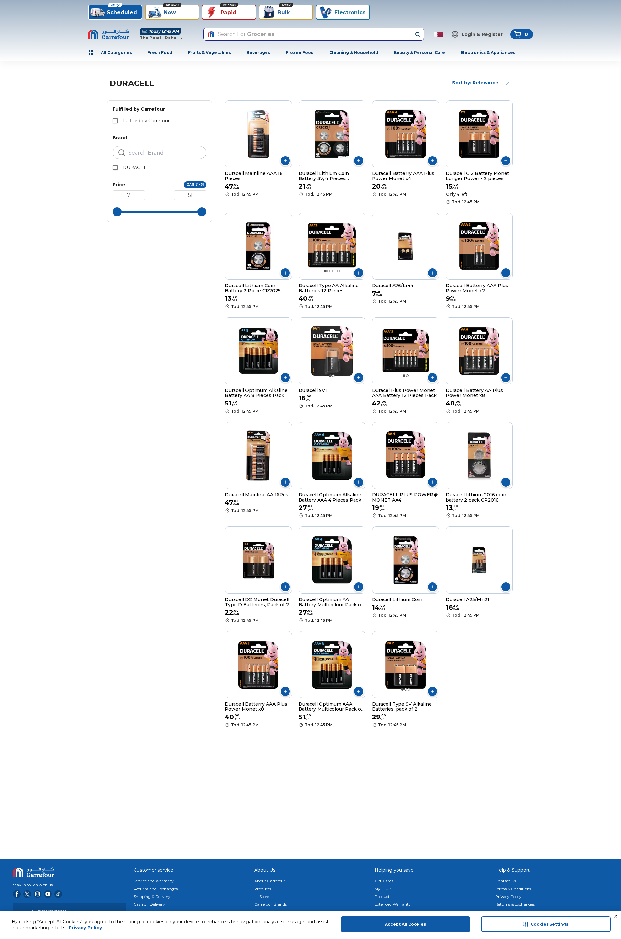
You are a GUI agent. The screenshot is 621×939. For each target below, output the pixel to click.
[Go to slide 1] (325, 271)
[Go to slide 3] (332, 271)
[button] (616, 916)
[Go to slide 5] (338, 271)
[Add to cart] (285, 161)
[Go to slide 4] (335, 271)
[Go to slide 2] (328, 271)
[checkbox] (115, 120)
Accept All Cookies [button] (405, 924)
